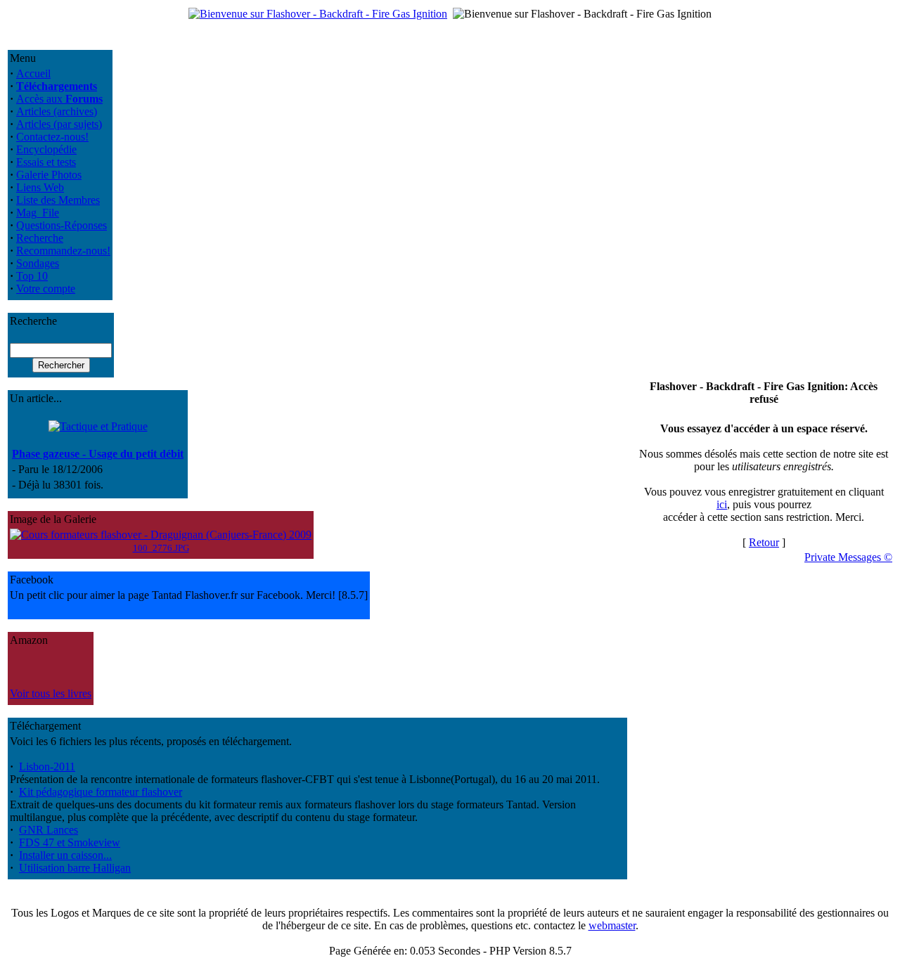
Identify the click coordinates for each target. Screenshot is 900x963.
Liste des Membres (58, 200)
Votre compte (45, 289)
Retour (764, 542)
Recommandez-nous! (63, 251)
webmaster (612, 925)
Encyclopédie (46, 149)
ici (721, 504)
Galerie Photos (49, 175)
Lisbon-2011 (47, 767)
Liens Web (40, 187)
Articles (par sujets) (59, 124)
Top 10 (32, 276)
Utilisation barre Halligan (75, 868)
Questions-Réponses (61, 225)
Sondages (37, 263)
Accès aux (59, 99)
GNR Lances (48, 830)
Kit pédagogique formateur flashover (100, 792)
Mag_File (37, 213)
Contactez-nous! (52, 137)
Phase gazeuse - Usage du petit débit (98, 454)
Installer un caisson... (65, 855)
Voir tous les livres (50, 693)
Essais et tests (46, 162)
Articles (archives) (56, 111)
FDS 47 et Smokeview (69, 842)
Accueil (33, 73)
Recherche (39, 238)
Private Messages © (848, 557)
